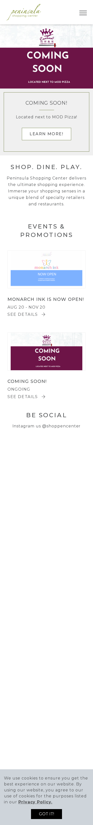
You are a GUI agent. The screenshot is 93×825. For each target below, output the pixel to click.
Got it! (46, 814)
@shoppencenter (61, 426)
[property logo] (23, 12)
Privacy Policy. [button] (35, 802)
